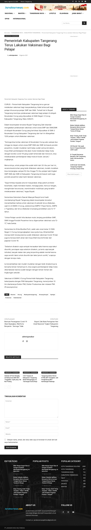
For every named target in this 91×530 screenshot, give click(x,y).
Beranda (7, 33)
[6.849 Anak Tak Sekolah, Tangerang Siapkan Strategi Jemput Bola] (65, 166)
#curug (20, 294)
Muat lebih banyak (73, 174)
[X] (79, 1)
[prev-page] (5, 386)
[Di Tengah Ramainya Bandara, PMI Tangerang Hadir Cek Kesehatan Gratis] (65, 156)
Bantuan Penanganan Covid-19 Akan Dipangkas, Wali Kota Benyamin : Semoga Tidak (15, 324)
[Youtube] (85, 1)
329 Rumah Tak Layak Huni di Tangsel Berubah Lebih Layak (77, 148)
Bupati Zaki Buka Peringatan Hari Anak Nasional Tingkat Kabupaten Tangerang (45, 324)
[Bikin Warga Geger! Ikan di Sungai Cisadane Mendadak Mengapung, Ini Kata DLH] (65, 116)
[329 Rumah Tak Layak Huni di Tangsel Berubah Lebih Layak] (65, 148)
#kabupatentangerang (30, 294)
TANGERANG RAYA (17, 33)
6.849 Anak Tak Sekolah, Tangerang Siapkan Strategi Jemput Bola (77, 166)
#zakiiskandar (18, 297)
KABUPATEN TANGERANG (32, 33)
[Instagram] (76, 1)
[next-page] (9, 386)
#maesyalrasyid (43, 294)
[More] (41, 61)
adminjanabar (13, 55)
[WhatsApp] (36, 61)
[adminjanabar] (5, 55)
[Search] (84, 23)
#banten (13, 294)
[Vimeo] (82, 1)
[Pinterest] (31, 61)
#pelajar (52, 294)
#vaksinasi (8, 297)
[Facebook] (73, 1)
